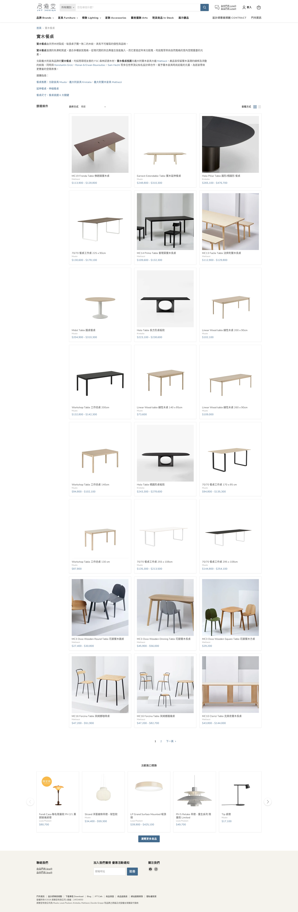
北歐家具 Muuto (58, 82)
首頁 (38, 28)
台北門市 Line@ (228, 8)
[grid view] (255, 107)
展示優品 (183, 18)
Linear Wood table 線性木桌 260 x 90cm (225, 407)
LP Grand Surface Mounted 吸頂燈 (148, 816)
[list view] (259, 107)
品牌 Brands (44, 18)
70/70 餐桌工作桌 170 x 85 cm (219, 484)
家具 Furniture (67, 18)
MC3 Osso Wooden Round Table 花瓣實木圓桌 (98, 639)
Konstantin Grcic (63, 65)
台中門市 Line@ (228, 6)
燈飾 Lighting (90, 18)
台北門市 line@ (44, 868)
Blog (89, 896)
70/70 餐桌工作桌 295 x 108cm (220, 562)
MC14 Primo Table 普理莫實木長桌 (156, 253)
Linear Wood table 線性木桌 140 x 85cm (159, 407)
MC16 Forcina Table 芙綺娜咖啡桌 (91, 716)
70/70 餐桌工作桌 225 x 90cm (89, 253)
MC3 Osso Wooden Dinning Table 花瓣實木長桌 (164, 639)
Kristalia (206, 179)
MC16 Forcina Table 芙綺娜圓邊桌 (156, 716)
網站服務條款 (137, 896)
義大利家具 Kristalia (80, 82)
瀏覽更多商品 (149, 839)
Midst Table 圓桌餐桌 (83, 330)
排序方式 (73, 106)
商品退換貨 (122, 896)
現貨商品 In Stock (163, 18)
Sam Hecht (114, 65)
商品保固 (110, 896)
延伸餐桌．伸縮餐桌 (47, 88)
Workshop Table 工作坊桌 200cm (90, 407)
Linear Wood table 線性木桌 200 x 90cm (225, 330)
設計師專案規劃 (55, 896)
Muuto (140, 179)
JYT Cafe (98, 896)
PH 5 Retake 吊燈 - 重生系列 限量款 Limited (193, 816)
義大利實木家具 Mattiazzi (108, 82)
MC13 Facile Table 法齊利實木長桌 (221, 253)
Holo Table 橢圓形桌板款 (151, 484)
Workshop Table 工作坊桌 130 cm (91, 562)
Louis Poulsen (45, 820)
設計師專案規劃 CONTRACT (229, 18)
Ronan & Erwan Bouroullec (90, 65)
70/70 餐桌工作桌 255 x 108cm (155, 562)
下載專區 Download (74, 896)
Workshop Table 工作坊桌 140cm (90, 484)
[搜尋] (204, 7)
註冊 (132, 871)
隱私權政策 (151, 896)
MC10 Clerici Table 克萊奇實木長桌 (222, 716)
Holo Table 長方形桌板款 (151, 330)
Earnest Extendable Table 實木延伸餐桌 (159, 176)
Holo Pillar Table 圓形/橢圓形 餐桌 (221, 176)
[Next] (267, 801)
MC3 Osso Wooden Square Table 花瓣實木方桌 (228, 639)
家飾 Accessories (115, 18)
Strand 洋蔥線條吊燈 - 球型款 (101, 814)
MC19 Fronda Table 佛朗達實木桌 (90, 176)
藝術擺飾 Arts (139, 18)
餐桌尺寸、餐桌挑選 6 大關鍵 (52, 95)
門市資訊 (256, 18)
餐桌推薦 (41, 82)
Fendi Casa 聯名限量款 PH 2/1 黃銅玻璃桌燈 (57, 816)
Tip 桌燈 (226, 814)
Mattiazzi (162, 61)
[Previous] (30, 801)
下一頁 (170, 741)
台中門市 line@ (44, 872)
